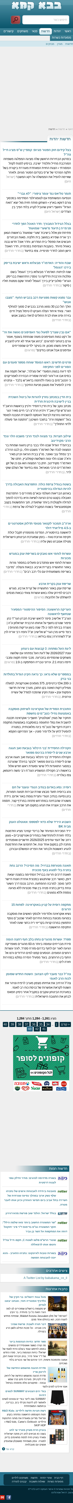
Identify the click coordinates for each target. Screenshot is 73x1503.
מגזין (60, 43)
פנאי (34, 31)
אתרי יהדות (46, 1477)
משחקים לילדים (20, 1477)
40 (5, 1024)
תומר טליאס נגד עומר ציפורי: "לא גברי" (44, 193)
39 (12, 1024)
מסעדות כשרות (61, 37)
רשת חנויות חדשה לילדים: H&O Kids (24, 1410)
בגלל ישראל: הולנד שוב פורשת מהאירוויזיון (31, 1213)
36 (33, 1024)
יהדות (57, 31)
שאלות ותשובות (37, 1481)
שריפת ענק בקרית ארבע (55, 583)
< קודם (65, 1024)
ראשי (68, 31)
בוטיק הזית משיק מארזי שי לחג (27, 1429)
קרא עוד (10, 1449)
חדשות (45, 31)
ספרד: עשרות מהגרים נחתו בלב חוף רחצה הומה (38, 939)
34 (47, 1024)
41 (44, 1029)
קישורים (8, 31)
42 (36, 1029)
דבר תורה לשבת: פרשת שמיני (28, 1324)
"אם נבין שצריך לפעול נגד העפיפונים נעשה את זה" (36, 332)
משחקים (22, 31)
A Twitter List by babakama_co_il (45, 1278)
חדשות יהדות (60, 139)
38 (19, 1024)
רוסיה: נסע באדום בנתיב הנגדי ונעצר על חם (41, 787)
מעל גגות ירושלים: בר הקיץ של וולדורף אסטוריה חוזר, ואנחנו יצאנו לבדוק (25, 1300)
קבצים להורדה (19, 1481)
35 (40, 1024)
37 (26, 1024)
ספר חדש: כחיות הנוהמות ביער (27, 1341)
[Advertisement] (36, 87)
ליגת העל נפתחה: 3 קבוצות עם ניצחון (46, 648)
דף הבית (58, 1477)
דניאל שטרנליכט (59, 1492)
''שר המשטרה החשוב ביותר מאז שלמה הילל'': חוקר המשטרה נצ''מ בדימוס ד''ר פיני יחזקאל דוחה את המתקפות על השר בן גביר (34, 1227)
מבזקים (50, 43)
